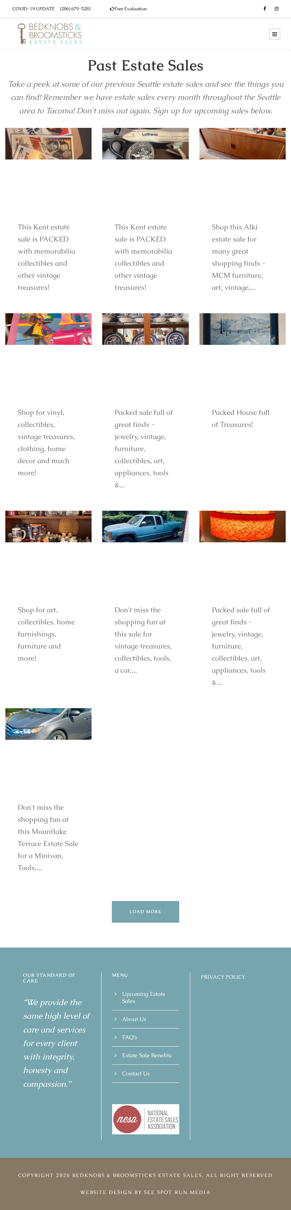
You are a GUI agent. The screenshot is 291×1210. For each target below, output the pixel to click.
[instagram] (277, 9)
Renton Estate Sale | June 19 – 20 (144, 384)
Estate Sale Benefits (146, 1055)
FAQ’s (129, 1037)
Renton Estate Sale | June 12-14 (240, 581)
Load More (145, 912)
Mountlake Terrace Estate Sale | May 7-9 (46, 778)
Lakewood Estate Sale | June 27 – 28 (236, 384)
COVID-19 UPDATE (33, 9)
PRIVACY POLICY (223, 976)
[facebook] (264, 9)
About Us (134, 1018)
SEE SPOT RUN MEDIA (177, 1192)
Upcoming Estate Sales (143, 997)
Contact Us (136, 1073)
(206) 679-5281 (75, 9)
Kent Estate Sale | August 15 (44, 198)
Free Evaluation (131, 9)
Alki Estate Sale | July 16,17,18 (235, 198)
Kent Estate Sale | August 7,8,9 (141, 198)
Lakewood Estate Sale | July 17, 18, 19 (44, 581)
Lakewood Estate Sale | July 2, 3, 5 (42, 384)
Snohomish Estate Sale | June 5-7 (139, 581)
